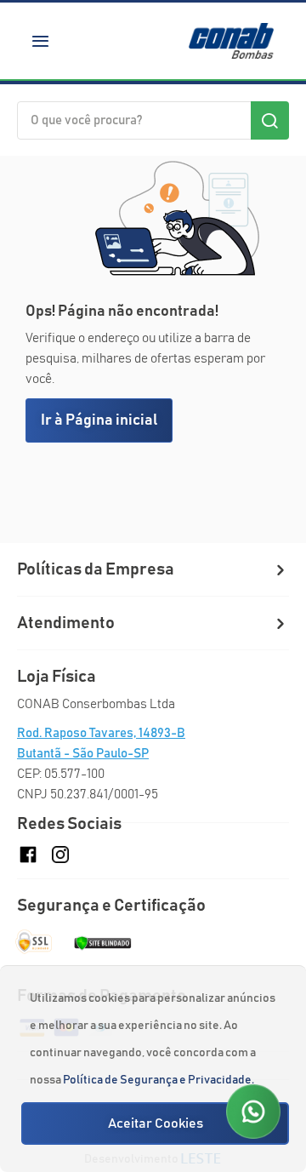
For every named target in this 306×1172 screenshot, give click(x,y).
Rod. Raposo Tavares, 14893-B (101, 733)
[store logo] (230, 41)
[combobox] (153, 120)
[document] (155, 1069)
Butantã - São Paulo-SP (83, 753)
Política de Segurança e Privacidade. (158, 1080)
